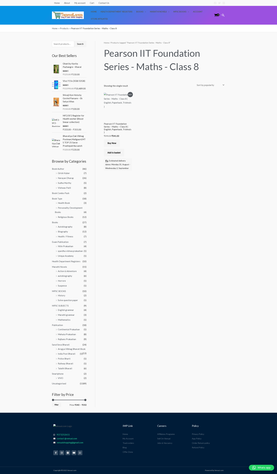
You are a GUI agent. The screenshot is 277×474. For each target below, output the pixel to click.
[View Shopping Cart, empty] (215, 15)
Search (80, 44)
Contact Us (104, 3)
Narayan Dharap (66, 178)
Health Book (64, 203)
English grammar (66, 310)
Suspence (62, 285)
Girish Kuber (64, 173)
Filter (57, 405)
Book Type (57, 198)
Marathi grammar (66, 315)
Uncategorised (59, 383)
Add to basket (114, 152)
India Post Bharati (66, 353)
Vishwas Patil (64, 187)
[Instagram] (223, 3)
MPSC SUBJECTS (60, 305)
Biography (63, 231)
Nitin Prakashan (65, 246)
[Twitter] (219, 3)
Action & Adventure (67, 271)
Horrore (62, 280)
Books (139, 12)
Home (57, 3)
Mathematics (64, 319)
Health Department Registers (116, 12)
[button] (223, 15)
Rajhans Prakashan (67, 339)
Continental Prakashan (69, 329)
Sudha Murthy (64, 183)
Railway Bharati (65, 363)
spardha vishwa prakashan (70, 251)
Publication (57, 325)
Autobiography (65, 226)
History (61, 295)
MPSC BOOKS (179, 12)
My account (80, 3)
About (67, 3)
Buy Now (111, 143)
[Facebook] (215, 3)
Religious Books (65, 217)
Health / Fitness (65, 236)
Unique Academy (66, 256)
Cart (92, 3)
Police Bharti (64, 358)
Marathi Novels (158, 12)
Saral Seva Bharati (61, 344)
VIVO (60, 378)
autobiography (65, 276)
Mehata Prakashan (67, 334)
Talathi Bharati (65, 368)
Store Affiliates (99, 19)
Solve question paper (68, 300)
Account (198, 12)
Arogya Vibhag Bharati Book (71, 349)
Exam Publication (60, 242)
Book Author (58, 168)
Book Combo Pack (60, 193)
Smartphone (57, 373)
